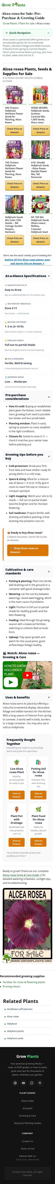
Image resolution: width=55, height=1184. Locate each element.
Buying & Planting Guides (27, 1123)
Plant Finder (27, 1100)
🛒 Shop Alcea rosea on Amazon (24, 550)
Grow (27, 1056)
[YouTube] (23, 1083)
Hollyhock (12, 1023)
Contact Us (27, 1141)
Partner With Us (27, 1157)
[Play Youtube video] (27, 675)
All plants (27, 1108)
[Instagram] (31, 1083)
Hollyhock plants (15, 1031)
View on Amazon (17, 795)
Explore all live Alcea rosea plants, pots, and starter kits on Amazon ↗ (27, 261)
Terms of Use (27, 1148)
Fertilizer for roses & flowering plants (24, 982)
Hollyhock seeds (15, 1038)
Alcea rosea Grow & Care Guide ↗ (22, 875)
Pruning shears (11, 986)
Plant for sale (26, 23)
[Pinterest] (15, 1083)
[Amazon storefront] (40, 1083)
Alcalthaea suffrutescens (19, 1009)
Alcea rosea (13, 1016)
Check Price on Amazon (14, 130)
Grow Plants (10, 23)
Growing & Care (27, 1115)
